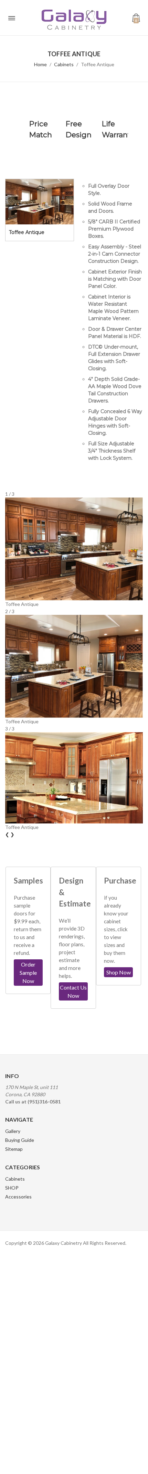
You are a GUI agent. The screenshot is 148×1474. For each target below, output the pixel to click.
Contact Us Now (73, 991)
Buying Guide (19, 1140)
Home (40, 64)
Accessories (18, 1197)
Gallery (12, 1131)
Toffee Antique (97, 64)
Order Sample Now (28, 972)
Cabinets (64, 64)
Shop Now (118, 972)
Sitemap (14, 1149)
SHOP (12, 1188)
